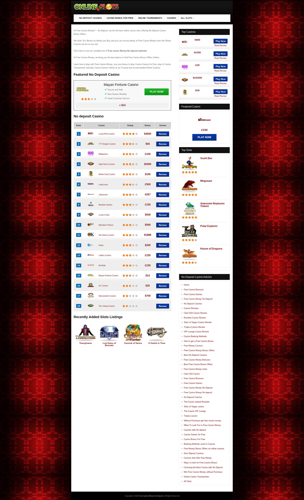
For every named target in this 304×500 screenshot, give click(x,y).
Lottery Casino (105, 255)
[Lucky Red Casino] (91, 136)
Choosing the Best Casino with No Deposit (203, 467)
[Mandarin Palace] (91, 227)
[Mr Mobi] (91, 267)
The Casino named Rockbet (196, 402)
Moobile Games (105, 205)
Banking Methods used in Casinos (199, 444)
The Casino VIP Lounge (195, 411)
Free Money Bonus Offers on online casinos (204, 448)
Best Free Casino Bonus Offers (198, 364)
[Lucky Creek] (91, 217)
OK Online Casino (106, 235)
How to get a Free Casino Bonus (199, 341)
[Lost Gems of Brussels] (109, 332)
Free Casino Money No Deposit (198, 299)
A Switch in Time (156, 343)
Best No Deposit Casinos (195, 355)
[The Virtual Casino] (91, 308)
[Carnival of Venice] (133, 332)
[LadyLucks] (91, 186)
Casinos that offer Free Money (198, 458)
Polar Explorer (209, 226)
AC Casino (103, 286)
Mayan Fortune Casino (121, 85)
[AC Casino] (91, 288)
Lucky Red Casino (106, 134)
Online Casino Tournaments (196, 477)
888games (103, 154)
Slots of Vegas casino (194, 406)
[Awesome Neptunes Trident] (189, 215)
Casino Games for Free (194, 434)
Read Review (220, 45)
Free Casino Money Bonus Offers (199, 350)
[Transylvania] (85, 332)
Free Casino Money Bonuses (197, 360)
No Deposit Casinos (193, 303)
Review (163, 134)
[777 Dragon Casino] (91, 146)
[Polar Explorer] (189, 237)
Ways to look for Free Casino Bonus (200, 462)
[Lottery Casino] (91, 257)
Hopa (101, 245)
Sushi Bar (206, 158)
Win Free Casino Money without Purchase (203, 472)
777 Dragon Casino (107, 144)
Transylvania (85, 343)
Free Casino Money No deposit (198, 392)
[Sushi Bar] (189, 170)
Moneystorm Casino (107, 296)
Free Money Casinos (193, 346)
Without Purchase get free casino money (202, 420)
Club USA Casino (192, 374)
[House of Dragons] (189, 260)
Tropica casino (190, 416)
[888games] (91, 156)
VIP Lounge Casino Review (196, 331)
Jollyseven (103, 195)
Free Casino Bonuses (194, 289)
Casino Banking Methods (195, 336)
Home (186, 285)
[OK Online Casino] (91, 237)
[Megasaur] (189, 192)
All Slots (188, 481)
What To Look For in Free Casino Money (202, 425)
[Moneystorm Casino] (91, 298)
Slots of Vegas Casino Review (198, 322)
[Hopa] (91, 247)
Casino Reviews (191, 308)
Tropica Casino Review (194, 327)
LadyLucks (103, 184)
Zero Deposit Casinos (194, 453)
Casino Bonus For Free (194, 439)
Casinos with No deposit (195, 430)
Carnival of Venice (133, 343)
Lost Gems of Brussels (109, 344)
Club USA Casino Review (195, 313)
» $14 (122, 105)
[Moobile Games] (91, 207)
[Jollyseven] (91, 196)
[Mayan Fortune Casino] (82, 96)
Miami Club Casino (107, 174)
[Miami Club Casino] (91, 176)
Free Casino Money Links (195, 369)
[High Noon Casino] (91, 166)
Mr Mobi (102, 265)
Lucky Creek (104, 215)
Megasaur (206, 181)
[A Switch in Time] (156, 332)
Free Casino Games (193, 294)
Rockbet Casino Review (195, 318)
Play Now (156, 91)
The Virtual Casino (107, 306)
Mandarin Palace (106, 225)
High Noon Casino (107, 164)
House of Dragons (211, 248)
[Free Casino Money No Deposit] (97, 11)
